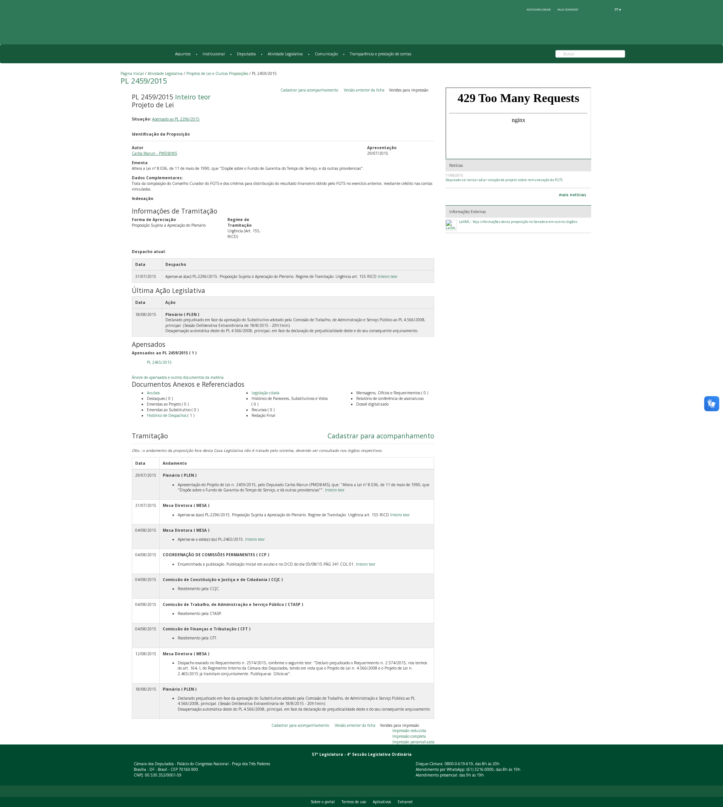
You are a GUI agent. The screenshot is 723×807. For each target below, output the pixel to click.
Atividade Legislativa (285, 53)
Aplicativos (382, 801)
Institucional (214, 53)
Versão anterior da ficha (364, 90)
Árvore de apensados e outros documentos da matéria (178, 377)
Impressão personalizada (413, 741)
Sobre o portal (323, 801)
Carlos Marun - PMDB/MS (154, 153)
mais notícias (572, 194)
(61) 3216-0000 (480, 769)
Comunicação (326, 53)
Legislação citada (265, 392)
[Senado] (604, 9)
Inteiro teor (192, 96)
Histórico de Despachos (166, 415)
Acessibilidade (539, 9)
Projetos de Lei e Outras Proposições (217, 73)
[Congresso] (590, 9)
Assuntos (183, 53)
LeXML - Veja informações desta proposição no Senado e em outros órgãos (518, 222)
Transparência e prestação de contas (380, 53)
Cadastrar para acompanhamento (310, 90)
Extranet (405, 801)
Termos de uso (354, 801)
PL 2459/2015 (143, 81)
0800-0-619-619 (459, 763)
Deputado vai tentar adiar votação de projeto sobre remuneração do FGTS (504, 180)
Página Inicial (132, 73)
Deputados (246, 53)
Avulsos (153, 392)
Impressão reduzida (409, 730)
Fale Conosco (567, 9)
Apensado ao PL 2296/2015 (176, 119)
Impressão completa (409, 736)
